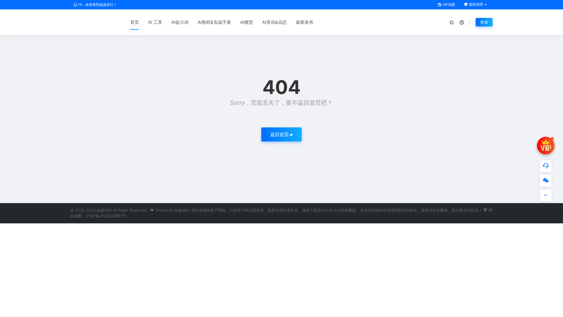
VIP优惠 (448, 4)
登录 (484, 22)
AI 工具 (155, 22)
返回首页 (279, 134)
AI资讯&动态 (274, 22)
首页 (134, 22)
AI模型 (246, 22)
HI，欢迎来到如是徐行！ (97, 4)
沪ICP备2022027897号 (106, 215)
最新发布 (304, 22)
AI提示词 (180, 22)
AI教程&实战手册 (214, 22)
